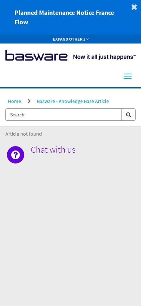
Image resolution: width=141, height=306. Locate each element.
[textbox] (63, 114)
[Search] (128, 114)
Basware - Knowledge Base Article (73, 101)
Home (14, 101)
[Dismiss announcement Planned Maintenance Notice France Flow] (134, 7)
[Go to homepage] (70, 54)
